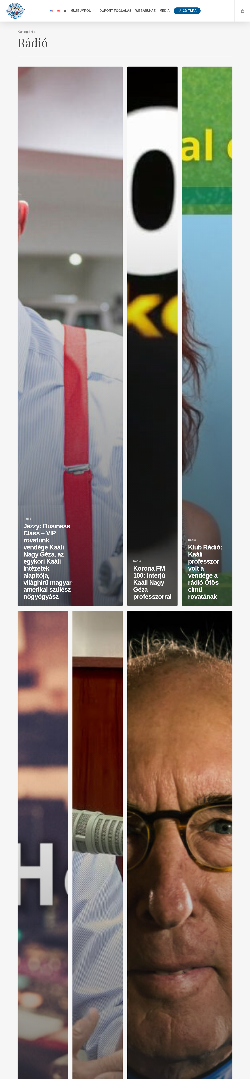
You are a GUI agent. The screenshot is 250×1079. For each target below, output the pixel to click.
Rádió (27, 518)
